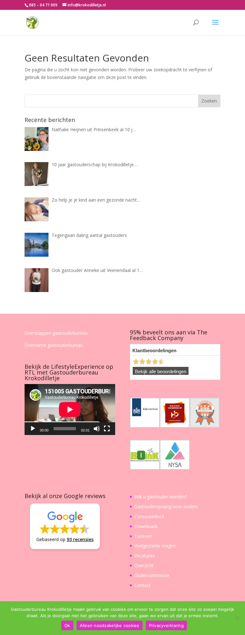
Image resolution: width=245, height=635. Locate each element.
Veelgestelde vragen (155, 546)
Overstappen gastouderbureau (56, 333)
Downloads (146, 526)
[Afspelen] (33, 428)
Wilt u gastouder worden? (160, 497)
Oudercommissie (151, 575)
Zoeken (209, 101)
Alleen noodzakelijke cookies (109, 625)
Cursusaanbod (149, 516)
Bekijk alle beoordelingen (160, 371)
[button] (65, 526)
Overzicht (144, 565)
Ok (67, 625)
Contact (142, 585)
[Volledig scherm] (107, 428)
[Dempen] (96, 428)
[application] (70, 409)
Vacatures (144, 556)
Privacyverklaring (166, 625)
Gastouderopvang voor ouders (166, 506)
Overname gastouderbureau (54, 345)
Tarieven (143, 536)
